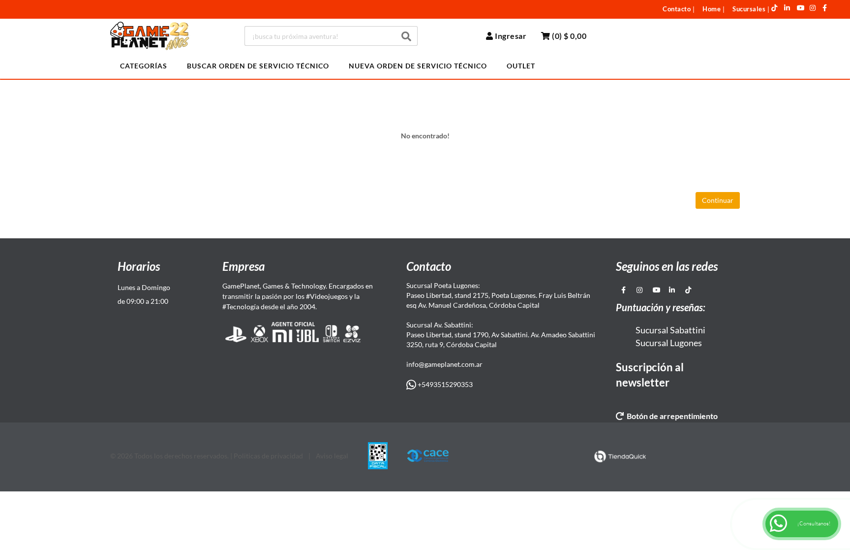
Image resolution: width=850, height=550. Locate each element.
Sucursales (748, 8)
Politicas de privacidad (268, 456)
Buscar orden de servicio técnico (258, 66)
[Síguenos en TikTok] (774, 7)
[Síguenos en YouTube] (801, 7)
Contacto (677, 8)
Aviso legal (332, 456)
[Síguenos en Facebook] (824, 7)
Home (711, 8)
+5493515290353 (444, 384)
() (568, 35)
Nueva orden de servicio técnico (418, 66)
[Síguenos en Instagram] (813, 7)
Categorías (143, 66)
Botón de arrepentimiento (671, 416)
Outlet (521, 66)
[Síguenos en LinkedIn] (787, 7)
